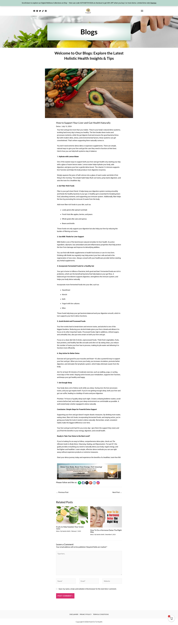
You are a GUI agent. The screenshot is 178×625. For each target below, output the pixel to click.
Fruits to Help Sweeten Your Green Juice (70, 528)
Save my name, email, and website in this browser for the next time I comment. (88, 589)
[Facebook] (34, 11)
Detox (58, 126)
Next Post (117, 492)
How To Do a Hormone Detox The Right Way (106, 531)
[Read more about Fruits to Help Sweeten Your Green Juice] (72, 515)
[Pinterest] (46, 11)
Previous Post (62, 492)
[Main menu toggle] (142, 10)
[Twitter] (40, 11)
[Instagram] (37, 11)
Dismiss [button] (153, 3)
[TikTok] (43, 11)
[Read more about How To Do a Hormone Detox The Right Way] (106, 517)
